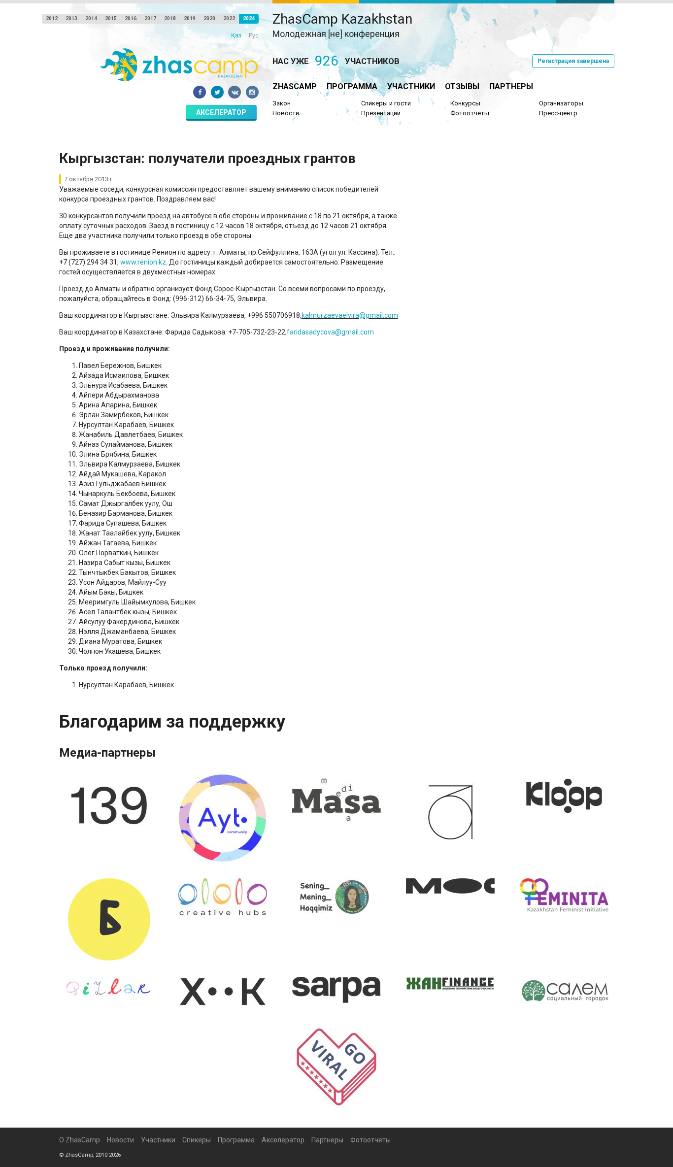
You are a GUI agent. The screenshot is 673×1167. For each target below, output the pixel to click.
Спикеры (196, 1140)
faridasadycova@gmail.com (330, 332)
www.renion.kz (143, 262)
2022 (229, 18)
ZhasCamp (294, 86)
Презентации (381, 113)
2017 (150, 18)
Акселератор (221, 112)
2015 (111, 18)
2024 (249, 18)
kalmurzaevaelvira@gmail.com (350, 315)
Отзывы (462, 86)
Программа (352, 86)
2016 (130, 18)
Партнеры (511, 86)
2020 (209, 18)
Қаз (236, 35)
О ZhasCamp (79, 1140)
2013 (71, 18)
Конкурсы (465, 103)
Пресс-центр (558, 113)
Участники (411, 86)
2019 (190, 18)
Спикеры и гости (386, 103)
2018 (170, 18)
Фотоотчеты (469, 113)
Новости (285, 113)
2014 (91, 18)
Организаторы (561, 103)
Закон (281, 103)
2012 (52, 18)
